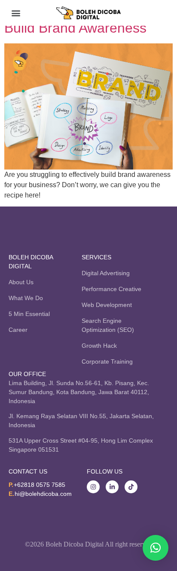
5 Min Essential (29, 313)
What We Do (26, 298)
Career (18, 329)
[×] (155, 548)
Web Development (107, 304)
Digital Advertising (106, 273)
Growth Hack (99, 345)
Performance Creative (111, 289)
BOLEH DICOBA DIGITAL (31, 262)
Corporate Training (107, 361)
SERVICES (96, 257)
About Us (21, 282)
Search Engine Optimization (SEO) (108, 325)
